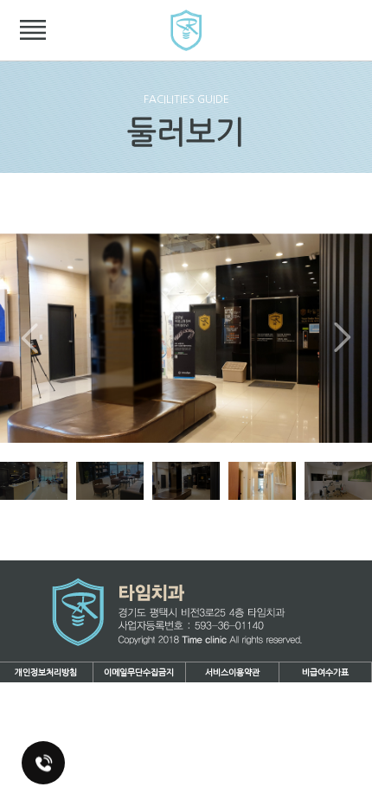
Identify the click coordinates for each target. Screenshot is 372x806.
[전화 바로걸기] (43, 762)
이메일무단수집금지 (139, 672)
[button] (343, 338)
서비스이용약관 (232, 672)
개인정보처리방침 (46, 672)
